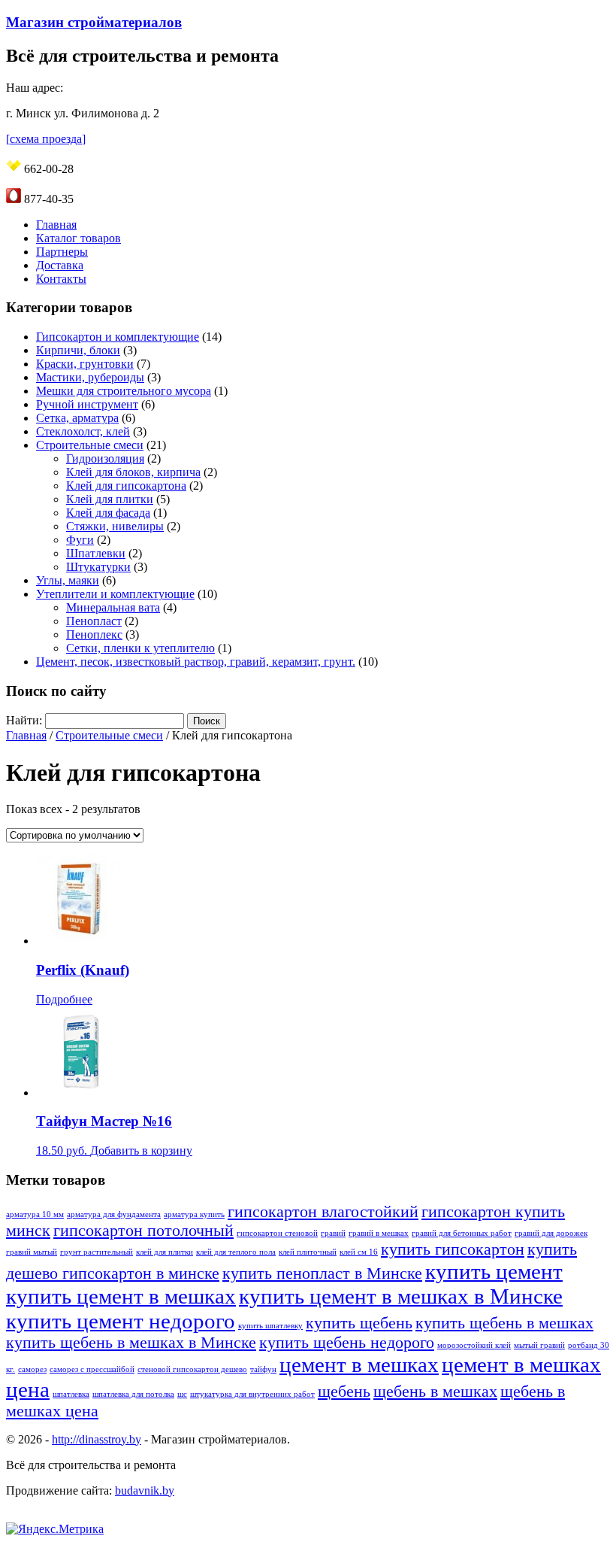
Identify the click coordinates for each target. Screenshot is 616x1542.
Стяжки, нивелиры (115, 526)
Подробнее (64, 999)
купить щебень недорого (346, 1343)
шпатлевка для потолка (133, 1394)
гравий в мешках (379, 1233)
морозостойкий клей (474, 1345)
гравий (333, 1233)
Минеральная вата (113, 607)
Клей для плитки (109, 499)
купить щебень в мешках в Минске (131, 1343)
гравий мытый (31, 1252)
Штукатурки (98, 566)
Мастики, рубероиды (90, 377)
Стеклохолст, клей (83, 431)
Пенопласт (94, 621)
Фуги (80, 539)
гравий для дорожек (551, 1233)
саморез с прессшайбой (92, 1369)
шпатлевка (71, 1394)
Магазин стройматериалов (94, 22)
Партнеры (62, 251)
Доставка (59, 265)
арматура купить (194, 1214)
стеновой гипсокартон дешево (192, 1369)
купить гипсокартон (452, 1249)
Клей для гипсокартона (126, 485)
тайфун (263, 1369)
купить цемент (494, 1271)
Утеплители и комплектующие (115, 593)
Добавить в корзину (141, 1150)
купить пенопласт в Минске (322, 1273)
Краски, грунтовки (85, 363)
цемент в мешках (359, 1364)
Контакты (61, 278)
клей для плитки (164, 1252)
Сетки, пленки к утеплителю (140, 648)
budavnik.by (144, 1490)
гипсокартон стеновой (277, 1233)
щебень (344, 1392)
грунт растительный (96, 1252)
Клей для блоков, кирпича (133, 472)
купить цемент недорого (120, 1321)
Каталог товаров (78, 238)
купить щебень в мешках (504, 1323)
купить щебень (359, 1323)
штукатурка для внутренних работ (252, 1394)
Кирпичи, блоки (78, 350)
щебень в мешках (435, 1392)
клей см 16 (359, 1252)
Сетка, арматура (77, 417)
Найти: (24, 720)
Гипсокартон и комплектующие (117, 336)
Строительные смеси (89, 445)
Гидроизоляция (105, 458)
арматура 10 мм (35, 1214)
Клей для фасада (108, 512)
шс (182, 1394)
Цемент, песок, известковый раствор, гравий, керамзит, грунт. (195, 661)
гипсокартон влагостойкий (323, 1212)
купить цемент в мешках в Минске (401, 1296)
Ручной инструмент (87, 404)
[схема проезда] (46, 138)
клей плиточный (308, 1252)
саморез (32, 1369)
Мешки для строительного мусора (123, 390)
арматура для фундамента (114, 1214)
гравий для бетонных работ (462, 1233)
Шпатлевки (95, 553)
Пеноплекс (94, 634)
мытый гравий (539, 1345)
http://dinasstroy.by (96, 1439)
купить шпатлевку (270, 1326)
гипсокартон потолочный (143, 1231)
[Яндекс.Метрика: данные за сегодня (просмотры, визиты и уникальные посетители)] (55, 1529)
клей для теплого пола (236, 1252)
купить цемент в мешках (121, 1296)
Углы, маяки (67, 580)
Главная (56, 224)
